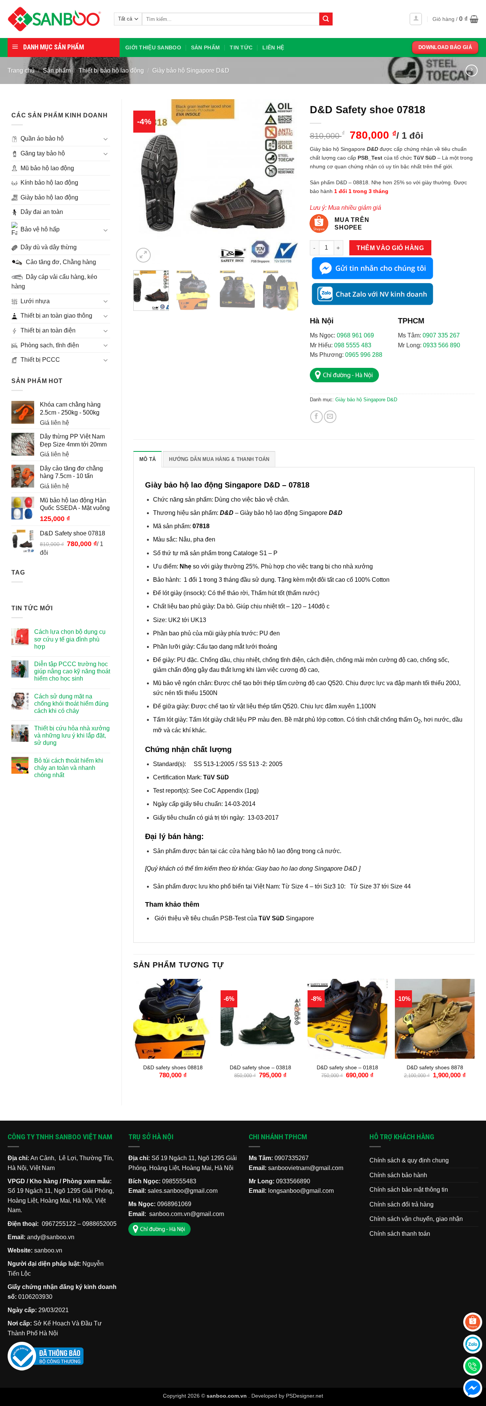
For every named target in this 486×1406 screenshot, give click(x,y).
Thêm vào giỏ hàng (390, 248)
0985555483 (179, 1181)
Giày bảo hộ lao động (269, 513)
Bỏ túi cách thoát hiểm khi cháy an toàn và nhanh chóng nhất (68, 767)
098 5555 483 (352, 345)
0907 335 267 (441, 335)
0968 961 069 (355, 335)
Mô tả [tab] (147, 459)
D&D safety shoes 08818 (173, 1067)
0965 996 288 (363, 355)
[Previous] (146, 181)
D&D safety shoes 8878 (435, 1067)
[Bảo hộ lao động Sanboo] (55, 19)
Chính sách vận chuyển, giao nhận (416, 1219)
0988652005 (99, 1224)
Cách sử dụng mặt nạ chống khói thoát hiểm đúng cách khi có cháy (71, 703)
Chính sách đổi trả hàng (401, 1204)
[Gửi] (325, 19)
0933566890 (293, 1181)
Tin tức (241, 47)
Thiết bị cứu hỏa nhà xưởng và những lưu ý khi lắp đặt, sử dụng (72, 735)
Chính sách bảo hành (398, 1175)
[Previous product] (471, 70)
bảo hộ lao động (278, 851)
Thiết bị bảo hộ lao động (111, 70)
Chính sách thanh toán (399, 1233)
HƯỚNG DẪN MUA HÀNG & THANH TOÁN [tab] (219, 459)
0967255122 (59, 1224)
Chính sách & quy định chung (409, 1160)
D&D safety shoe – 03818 (260, 1067)
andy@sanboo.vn (50, 1237)
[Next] (285, 181)
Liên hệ (273, 47)
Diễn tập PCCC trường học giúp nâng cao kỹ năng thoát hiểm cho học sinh (72, 671)
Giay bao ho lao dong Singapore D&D (306, 868)
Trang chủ (21, 70)
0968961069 (174, 1204)
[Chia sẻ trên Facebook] (316, 416)
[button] (416, 19)
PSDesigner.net (304, 1396)
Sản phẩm (205, 47)
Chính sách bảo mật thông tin (408, 1189)
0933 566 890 (441, 345)
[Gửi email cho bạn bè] (330, 416)
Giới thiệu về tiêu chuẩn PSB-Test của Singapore (234, 918)
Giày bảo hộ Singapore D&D (190, 70)
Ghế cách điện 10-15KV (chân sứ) (56, 1382)
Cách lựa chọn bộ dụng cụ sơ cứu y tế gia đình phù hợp (70, 639)
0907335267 (292, 1158)
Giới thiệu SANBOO (153, 47)
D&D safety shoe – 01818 (347, 1067)
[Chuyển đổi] (105, 138)
